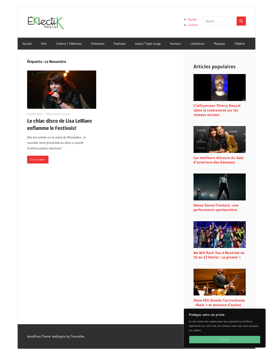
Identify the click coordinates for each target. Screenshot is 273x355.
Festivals (119, 43)
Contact (193, 25)
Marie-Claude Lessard (58, 114)
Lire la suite (36, 159)
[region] (225, 328)
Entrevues (97, 43)
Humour (175, 43)
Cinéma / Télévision (69, 43)
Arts (43, 43)
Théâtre (239, 43)
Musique (219, 43)
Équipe (192, 19)
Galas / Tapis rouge (148, 43)
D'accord (225, 339)
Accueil (27, 43)
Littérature (197, 43)
